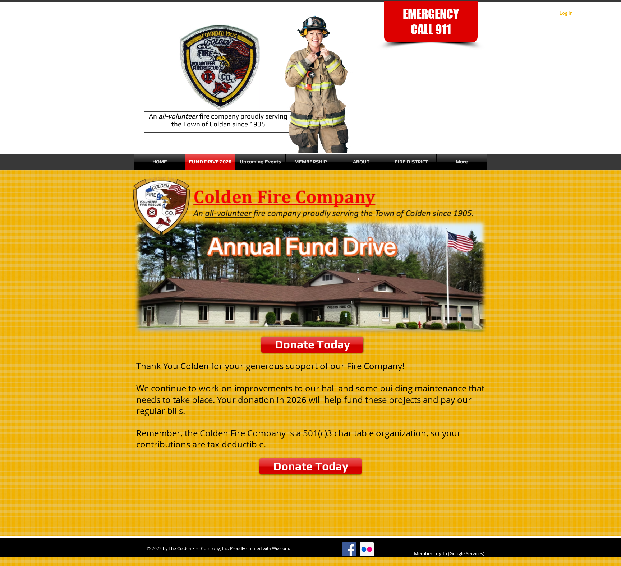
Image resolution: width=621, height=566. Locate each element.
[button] (260, 162)
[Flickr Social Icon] (367, 549)
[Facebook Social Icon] (349, 549)
